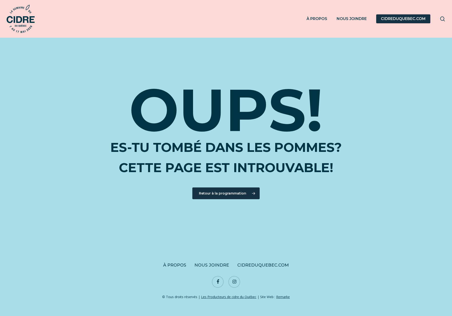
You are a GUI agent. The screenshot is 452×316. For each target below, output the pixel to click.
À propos (174, 265)
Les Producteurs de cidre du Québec (228, 297)
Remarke (283, 297)
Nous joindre (211, 265)
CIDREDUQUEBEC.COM (263, 265)
